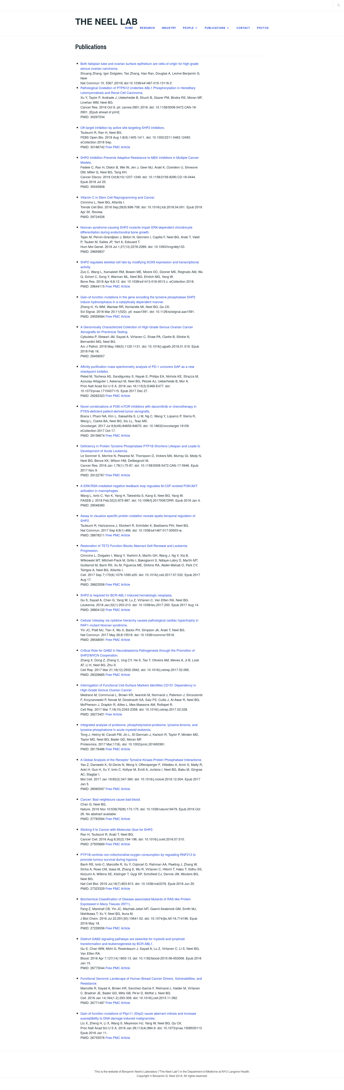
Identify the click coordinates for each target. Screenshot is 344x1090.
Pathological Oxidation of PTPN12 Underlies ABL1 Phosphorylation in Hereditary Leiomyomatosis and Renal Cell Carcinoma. (137, 90)
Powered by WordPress (146, 1084)
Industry (169, 28)
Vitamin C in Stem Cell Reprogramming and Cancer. (117, 197)
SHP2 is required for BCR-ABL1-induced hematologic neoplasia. (126, 595)
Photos (263, 28)
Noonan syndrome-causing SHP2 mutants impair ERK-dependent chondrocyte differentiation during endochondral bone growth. (136, 229)
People (188, 28)
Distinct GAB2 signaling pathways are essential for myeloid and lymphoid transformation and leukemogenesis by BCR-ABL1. (132, 941)
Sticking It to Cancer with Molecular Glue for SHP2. (116, 829)
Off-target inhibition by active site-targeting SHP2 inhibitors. (122, 127)
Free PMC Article (118, 146)
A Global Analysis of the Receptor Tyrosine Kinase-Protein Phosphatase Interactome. (141, 759)
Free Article (114, 714)
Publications (215, 28)
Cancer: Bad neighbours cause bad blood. (110, 799)
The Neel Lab (106, 21)
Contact (243, 28)
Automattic (205, 1084)
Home (129, 28)
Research (147, 28)
